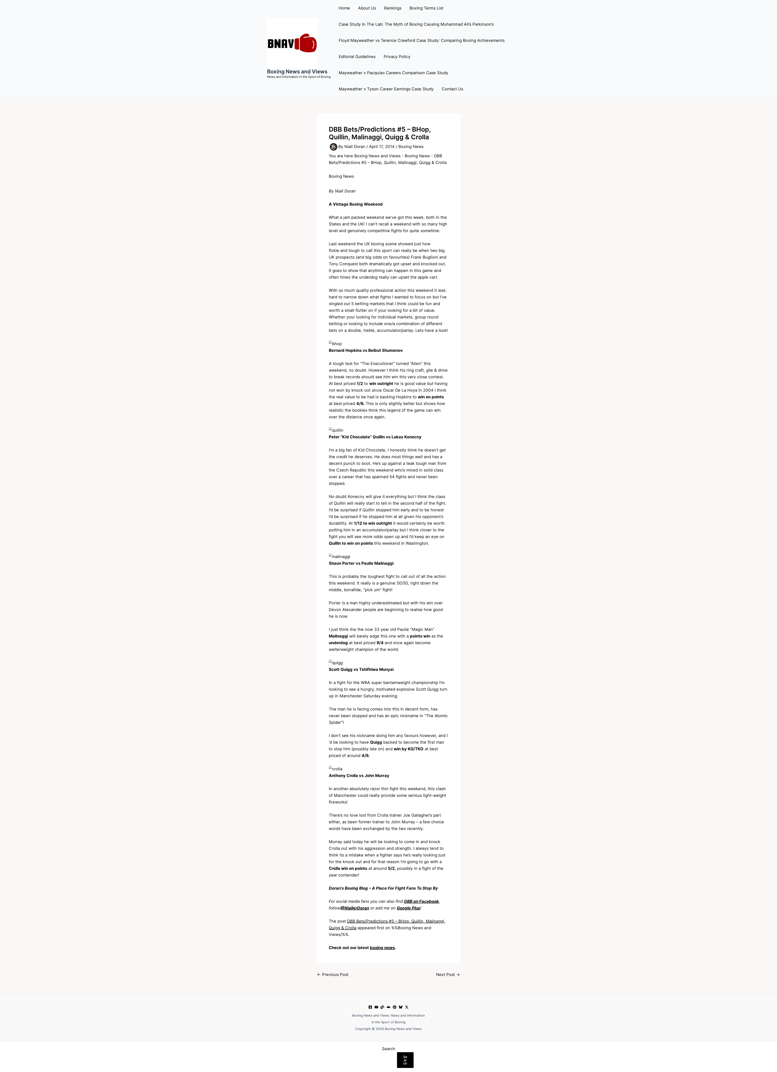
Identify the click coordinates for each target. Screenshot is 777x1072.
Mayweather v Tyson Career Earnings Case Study (386, 89)
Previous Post (332, 975)
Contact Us (452, 89)
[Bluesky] (400, 1007)
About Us (367, 8)
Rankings (392, 8)
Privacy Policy (397, 56)
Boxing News (411, 146)
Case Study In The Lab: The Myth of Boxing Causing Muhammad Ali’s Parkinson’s (416, 24)
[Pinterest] (394, 1007)
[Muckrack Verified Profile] (382, 1007)
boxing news (382, 947)
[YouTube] (376, 1007)
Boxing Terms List (426, 8)
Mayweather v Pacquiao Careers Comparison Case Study (393, 72)
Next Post (448, 975)
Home (344, 8)
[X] (407, 1007)
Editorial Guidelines (357, 56)
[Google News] (388, 1007)
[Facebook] (370, 1007)
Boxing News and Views (297, 71)
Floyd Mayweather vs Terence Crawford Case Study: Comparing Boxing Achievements (422, 40)
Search (388, 1048)
